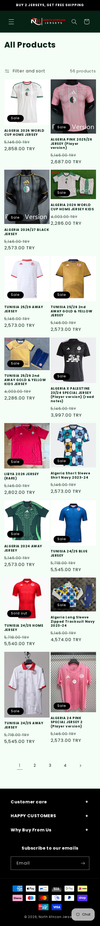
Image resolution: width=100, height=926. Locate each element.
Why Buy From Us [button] (31, 830)
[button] (11, 22)
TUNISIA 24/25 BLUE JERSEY (69, 553)
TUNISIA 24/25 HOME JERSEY (23, 627)
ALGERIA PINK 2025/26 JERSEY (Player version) (71, 143)
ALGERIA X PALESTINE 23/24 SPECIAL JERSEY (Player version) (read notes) (72, 394)
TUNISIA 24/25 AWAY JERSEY (23, 725)
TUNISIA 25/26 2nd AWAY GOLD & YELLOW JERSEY (72, 311)
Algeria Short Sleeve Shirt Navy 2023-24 (70, 475)
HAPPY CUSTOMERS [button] (33, 816)
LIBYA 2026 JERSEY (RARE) (21, 476)
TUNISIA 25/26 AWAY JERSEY (23, 309)
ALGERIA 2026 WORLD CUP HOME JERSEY (24, 133)
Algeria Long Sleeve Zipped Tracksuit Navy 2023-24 (73, 621)
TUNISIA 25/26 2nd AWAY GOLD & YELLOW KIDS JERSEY (25, 380)
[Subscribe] (83, 863)
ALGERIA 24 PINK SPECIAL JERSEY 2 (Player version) (67, 722)
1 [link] (20, 765)
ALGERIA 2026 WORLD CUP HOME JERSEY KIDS (72, 207)
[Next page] (80, 766)
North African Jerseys (57, 917)
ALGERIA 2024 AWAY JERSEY (23, 548)
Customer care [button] (29, 802)
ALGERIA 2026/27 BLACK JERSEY (26, 232)
